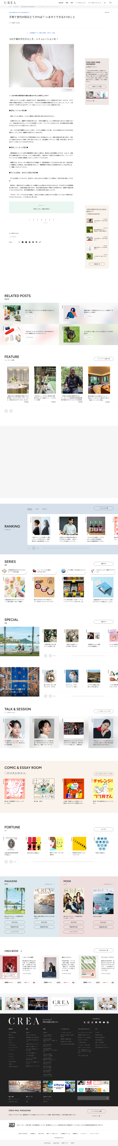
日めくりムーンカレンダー (101, 1045)
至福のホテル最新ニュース (31, 1046)
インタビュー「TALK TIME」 (84, 1045)
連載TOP (28, 1032)
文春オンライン (65, 1143)
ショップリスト (15, 931)
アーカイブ (11, 1056)
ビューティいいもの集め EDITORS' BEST (31, 1059)
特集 (72, 2)
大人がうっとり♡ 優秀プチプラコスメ (32, 1063)
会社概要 (32, 1133)
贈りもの (11, 1035)
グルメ (10, 1040)
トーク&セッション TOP (103, 711)
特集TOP (45, 1032)
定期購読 (74, 1133)
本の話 (72, 1143)
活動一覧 (45, 1101)
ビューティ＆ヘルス (13, 1047)
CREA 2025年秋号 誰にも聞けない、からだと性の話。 (50, 1050)
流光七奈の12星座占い (100, 1037)
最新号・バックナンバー (14, 1099)
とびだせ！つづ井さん (83, 1040)
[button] (6, 411)
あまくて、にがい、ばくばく (84, 1047)
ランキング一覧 (103, 508)
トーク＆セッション (80, 2)
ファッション (11, 1050)
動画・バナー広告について (52, 1133)
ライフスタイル (13, 236)
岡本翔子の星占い (99, 1035)
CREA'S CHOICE (12, 1061)
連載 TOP (103, 563)
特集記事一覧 (97, 264)
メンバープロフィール (48, 1099)
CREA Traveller (47, 1143)
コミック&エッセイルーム (94, 2)
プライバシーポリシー (95, 1133)
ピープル (28, 1099)
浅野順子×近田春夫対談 (66, 1039)
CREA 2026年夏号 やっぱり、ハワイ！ (47, 1035)
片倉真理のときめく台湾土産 (32, 1037)
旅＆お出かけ (11, 1037)
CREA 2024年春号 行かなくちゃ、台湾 (47, 1075)
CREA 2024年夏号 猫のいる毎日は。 (47, 1071)
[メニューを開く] (110, 2)
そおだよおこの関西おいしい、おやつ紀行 (32, 1050)
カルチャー (11, 1042)
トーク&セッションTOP (66, 1032)
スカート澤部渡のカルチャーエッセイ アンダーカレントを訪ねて (85, 1051)
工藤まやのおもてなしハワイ (32, 1044)
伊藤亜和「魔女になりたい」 (84, 1035)
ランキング (11, 1054)
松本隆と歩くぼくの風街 (66, 1041)
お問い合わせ (41, 1133)
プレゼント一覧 (90, 101)
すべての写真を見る (67, 90)
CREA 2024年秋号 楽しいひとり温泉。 (47, 1067)
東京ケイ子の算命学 (99, 1042)
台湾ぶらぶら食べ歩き (31, 1035)
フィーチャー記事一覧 (104, 359)
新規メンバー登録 (96, 86)
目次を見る (15, 922)
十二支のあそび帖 (82, 1042)
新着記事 (61, 2)
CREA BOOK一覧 (103, 950)
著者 (27, 1101)
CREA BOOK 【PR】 (13, 1101)
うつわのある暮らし (30, 1055)
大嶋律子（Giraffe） (16, 23)
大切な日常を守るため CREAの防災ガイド (19, 12)
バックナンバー (48, 884)
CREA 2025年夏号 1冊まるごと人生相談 (47, 1055)
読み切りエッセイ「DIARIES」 (84, 1037)
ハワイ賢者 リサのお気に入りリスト (32, 1040)
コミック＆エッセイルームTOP (103, 774)
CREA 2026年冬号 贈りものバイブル (47, 1045)
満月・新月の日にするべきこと (102, 1047)
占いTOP (103, 829)
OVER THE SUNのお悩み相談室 (67, 1044)
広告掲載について (64, 1133)
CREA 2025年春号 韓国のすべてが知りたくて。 (49, 1059)
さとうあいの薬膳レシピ (31, 1053)
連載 (67, 2)
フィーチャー (11, 1059)
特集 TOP (103, 621)
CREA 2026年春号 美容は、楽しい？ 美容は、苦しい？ (50, 1040)
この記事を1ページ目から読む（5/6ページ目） (42, 33)
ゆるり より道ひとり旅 (83, 1055)
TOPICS (10, 1064)
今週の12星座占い (99, 1040)
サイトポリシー (84, 1133)
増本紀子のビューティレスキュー (32, 1067)
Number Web (56, 1143)
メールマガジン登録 (97, 1111)
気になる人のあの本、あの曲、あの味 (67, 1035)
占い (105, 2)
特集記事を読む (15, 927)
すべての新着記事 (12, 1032)
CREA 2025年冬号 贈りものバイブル (47, 1063)
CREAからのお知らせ (13, 1066)
